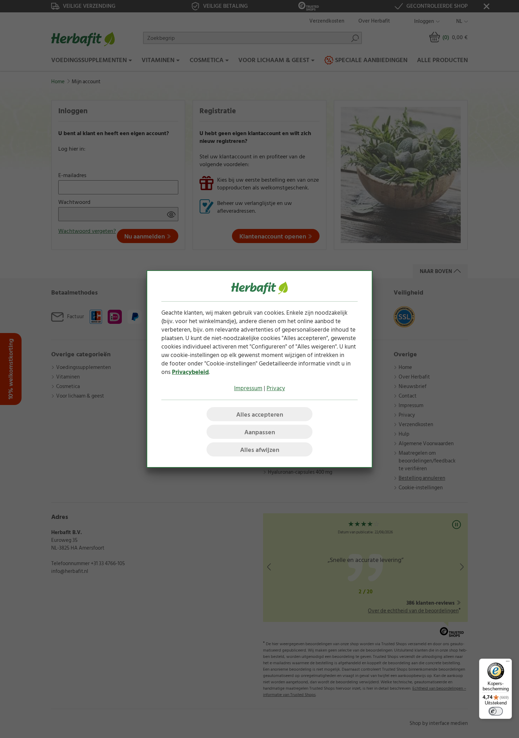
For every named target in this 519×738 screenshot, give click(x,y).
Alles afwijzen (259, 450)
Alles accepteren (259, 415)
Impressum (248, 388)
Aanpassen (259, 432)
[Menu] (507, 663)
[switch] (496, 711)
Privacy (276, 388)
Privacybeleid (190, 372)
